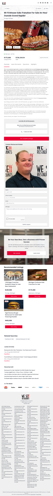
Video (10, 47)
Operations (26, 64)
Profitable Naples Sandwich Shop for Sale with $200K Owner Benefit (21, 378)
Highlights (34, 64)
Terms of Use (32, 494)
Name (7, 189)
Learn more (36, 253)
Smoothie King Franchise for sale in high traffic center (18, 376)
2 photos (18, 47)
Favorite (39, 8)
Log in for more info (44, 57)
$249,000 (8, 290)
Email (7, 201)
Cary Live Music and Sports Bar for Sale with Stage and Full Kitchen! (21, 374)
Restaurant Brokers (42, 98)
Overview (6, 64)
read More (7, 354)
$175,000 (32, 290)
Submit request (26, 224)
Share (47, 8)
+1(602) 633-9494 (27, 131)
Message (8, 206)
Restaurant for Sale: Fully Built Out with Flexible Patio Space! (19, 370)
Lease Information (16, 64)
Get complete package (26, 138)
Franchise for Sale (30, 77)
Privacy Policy (38, 494)
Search (7, 8)
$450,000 (8, 320)
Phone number (9, 195)
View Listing (14, 296)
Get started (16, 253)
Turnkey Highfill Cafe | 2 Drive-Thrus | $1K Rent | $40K (18, 372)
